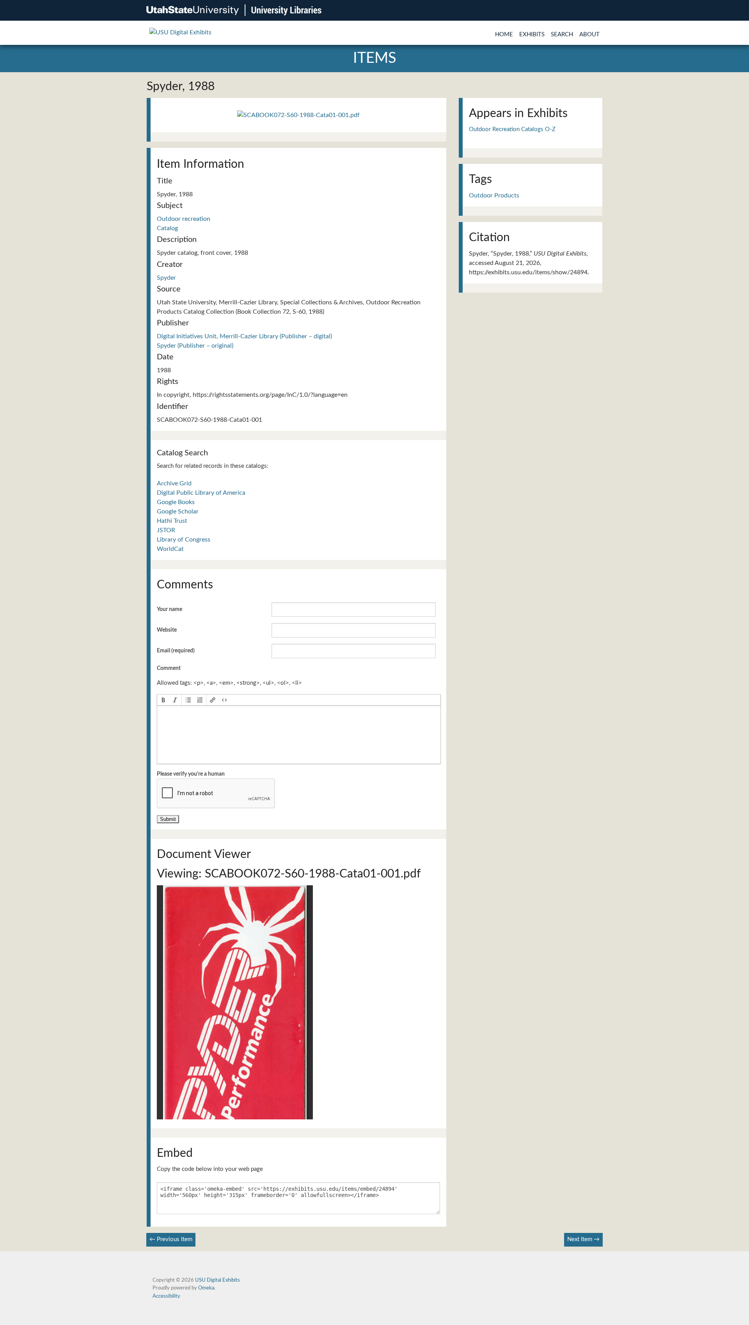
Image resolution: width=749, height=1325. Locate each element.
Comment (169, 668)
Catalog (167, 228)
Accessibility (166, 1296)
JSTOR (166, 530)
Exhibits (532, 34)
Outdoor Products (494, 195)
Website (167, 630)
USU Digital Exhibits (217, 1280)
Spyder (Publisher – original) (195, 346)
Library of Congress (183, 539)
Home (504, 34)
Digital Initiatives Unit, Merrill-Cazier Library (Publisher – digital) (244, 336)
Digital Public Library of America (201, 493)
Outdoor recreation (183, 219)
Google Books (176, 502)
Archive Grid (174, 483)
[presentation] (163, 700)
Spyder (166, 278)
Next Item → (583, 1239)
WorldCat (170, 549)
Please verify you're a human (191, 774)
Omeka (206, 1288)
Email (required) (176, 651)
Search (562, 34)
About (589, 34)
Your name (169, 609)
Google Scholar (178, 511)
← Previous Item (170, 1239)
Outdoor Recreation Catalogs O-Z (512, 129)
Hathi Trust (172, 521)
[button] (163, 700)
